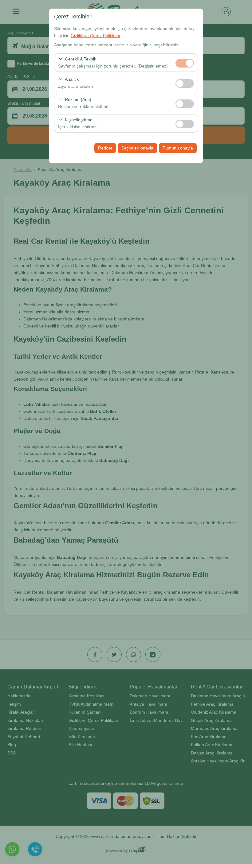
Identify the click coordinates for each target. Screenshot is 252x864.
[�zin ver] (184, 83)
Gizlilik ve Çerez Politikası (95, 35)
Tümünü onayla (178, 147)
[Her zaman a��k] (184, 62)
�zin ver (184, 83)
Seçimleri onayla (137, 147)
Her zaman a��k (184, 63)
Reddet (105, 147)
